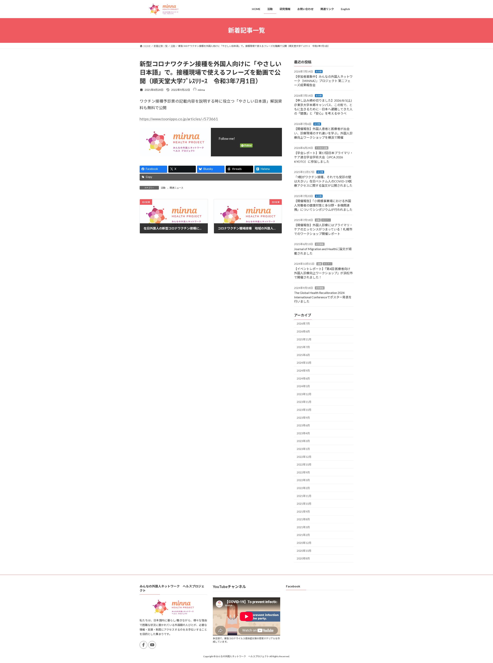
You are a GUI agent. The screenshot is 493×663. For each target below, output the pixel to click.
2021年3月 (303, 527)
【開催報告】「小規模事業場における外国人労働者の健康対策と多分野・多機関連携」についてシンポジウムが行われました (323, 205)
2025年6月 (303, 354)
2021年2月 (303, 534)
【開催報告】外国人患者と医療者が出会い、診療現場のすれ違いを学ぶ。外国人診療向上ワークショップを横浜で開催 (323, 133)
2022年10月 (304, 464)
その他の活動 (321, 148)
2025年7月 (303, 347)
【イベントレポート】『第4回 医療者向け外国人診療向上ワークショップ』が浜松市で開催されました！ (323, 273)
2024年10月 (304, 362)
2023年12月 (304, 394)
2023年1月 (303, 448)
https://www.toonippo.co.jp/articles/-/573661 (179, 118)
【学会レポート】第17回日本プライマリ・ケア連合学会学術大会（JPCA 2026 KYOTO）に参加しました (323, 157)
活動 (163, 187)
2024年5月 (303, 386)
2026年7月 (303, 323)
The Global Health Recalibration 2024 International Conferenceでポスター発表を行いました (323, 297)
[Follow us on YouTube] (152, 645)
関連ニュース (176, 187)
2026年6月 (303, 331)
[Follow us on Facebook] (143, 645)
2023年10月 (304, 409)
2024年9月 (303, 370)
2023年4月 (303, 433)
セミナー (326, 220)
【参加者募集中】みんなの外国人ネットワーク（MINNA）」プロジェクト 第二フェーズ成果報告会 (323, 80)
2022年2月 (303, 488)
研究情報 (320, 244)
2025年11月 (304, 339)
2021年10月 (304, 503)
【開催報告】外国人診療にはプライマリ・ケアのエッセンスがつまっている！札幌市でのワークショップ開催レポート (323, 229)
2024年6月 (303, 378)
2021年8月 (303, 519)
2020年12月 (304, 542)
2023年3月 (303, 441)
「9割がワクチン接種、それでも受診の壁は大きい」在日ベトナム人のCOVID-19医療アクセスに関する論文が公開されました (323, 181)
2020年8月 (303, 558)
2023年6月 (303, 425)
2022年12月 (304, 456)
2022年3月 (303, 480)
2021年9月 (303, 511)
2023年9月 (303, 417)
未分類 (319, 71)
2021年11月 (304, 495)
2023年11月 (304, 401)
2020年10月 (304, 550)
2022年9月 (303, 472)
